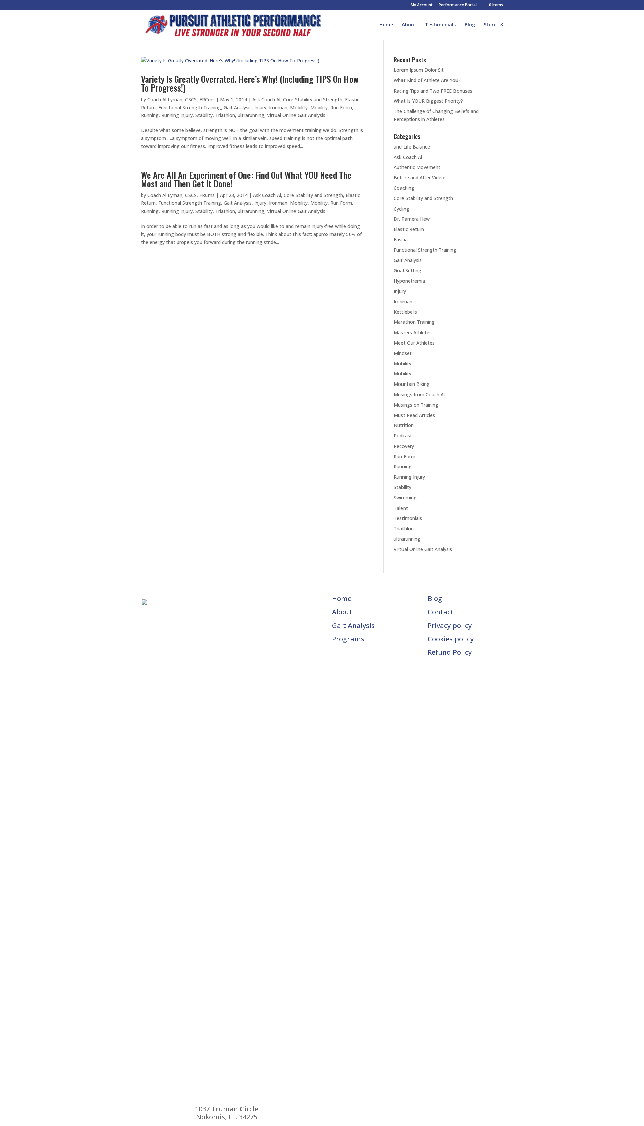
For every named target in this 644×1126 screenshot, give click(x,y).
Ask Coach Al (266, 99)
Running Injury (177, 115)
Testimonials (440, 25)
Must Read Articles (414, 415)
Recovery (404, 446)
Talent (401, 508)
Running (150, 115)
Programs (348, 638)
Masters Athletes (413, 332)
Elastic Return (409, 229)
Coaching (404, 188)
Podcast (403, 435)
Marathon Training (414, 322)
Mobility (299, 107)
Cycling (401, 208)
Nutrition (404, 425)
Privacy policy (450, 625)
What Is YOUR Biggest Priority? (428, 101)
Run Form (341, 107)
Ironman (278, 107)
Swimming (405, 497)
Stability (204, 115)
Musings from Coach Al (419, 394)
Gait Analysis (238, 107)
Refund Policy (450, 652)
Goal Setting (407, 270)
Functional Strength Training (189, 107)
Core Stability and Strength (312, 99)
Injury (260, 107)
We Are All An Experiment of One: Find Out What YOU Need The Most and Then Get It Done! (246, 179)
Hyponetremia (409, 281)
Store (490, 25)
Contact (441, 611)
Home (386, 25)
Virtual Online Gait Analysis (296, 115)
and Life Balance (412, 146)
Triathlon (225, 115)
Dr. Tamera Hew (412, 219)
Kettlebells (405, 312)
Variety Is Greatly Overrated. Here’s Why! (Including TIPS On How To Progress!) (249, 83)
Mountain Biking (412, 384)
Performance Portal (458, 5)
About (409, 25)
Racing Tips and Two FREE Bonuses (433, 90)
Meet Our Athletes (414, 343)
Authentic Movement (417, 167)
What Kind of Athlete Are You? (427, 80)
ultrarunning (251, 115)
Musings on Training (416, 405)
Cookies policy (451, 638)
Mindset (403, 353)
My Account (422, 5)
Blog (470, 25)
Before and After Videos (420, 177)
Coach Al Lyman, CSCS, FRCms (181, 99)
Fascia (401, 239)
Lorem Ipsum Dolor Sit (419, 70)
